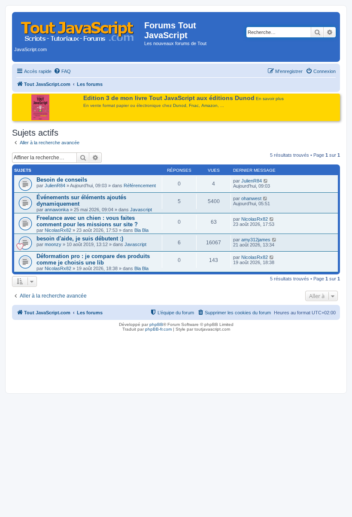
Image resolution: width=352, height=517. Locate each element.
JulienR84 (55, 185)
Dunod (179, 105)
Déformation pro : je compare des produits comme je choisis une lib (93, 259)
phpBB (156, 324)
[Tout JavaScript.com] (79, 28)
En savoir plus (270, 98)
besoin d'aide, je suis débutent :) (79, 238)
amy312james (255, 239)
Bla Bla (141, 230)
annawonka (57, 209)
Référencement (140, 185)
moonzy (53, 244)
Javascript (141, 209)
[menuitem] (62, 71)
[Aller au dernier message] (266, 180)
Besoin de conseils (61, 179)
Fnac (194, 105)
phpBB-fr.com (158, 329)
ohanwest (251, 198)
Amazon (209, 105)
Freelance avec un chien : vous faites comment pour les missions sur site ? (87, 221)
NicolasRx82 (58, 230)
